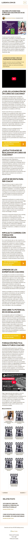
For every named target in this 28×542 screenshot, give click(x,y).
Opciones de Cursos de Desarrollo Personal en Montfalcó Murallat (11, 505)
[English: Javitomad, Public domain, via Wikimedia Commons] (14, 531)
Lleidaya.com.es (8, 3)
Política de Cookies (14, 538)
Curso (12, 509)
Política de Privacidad (14, 535)
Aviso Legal (14, 536)
